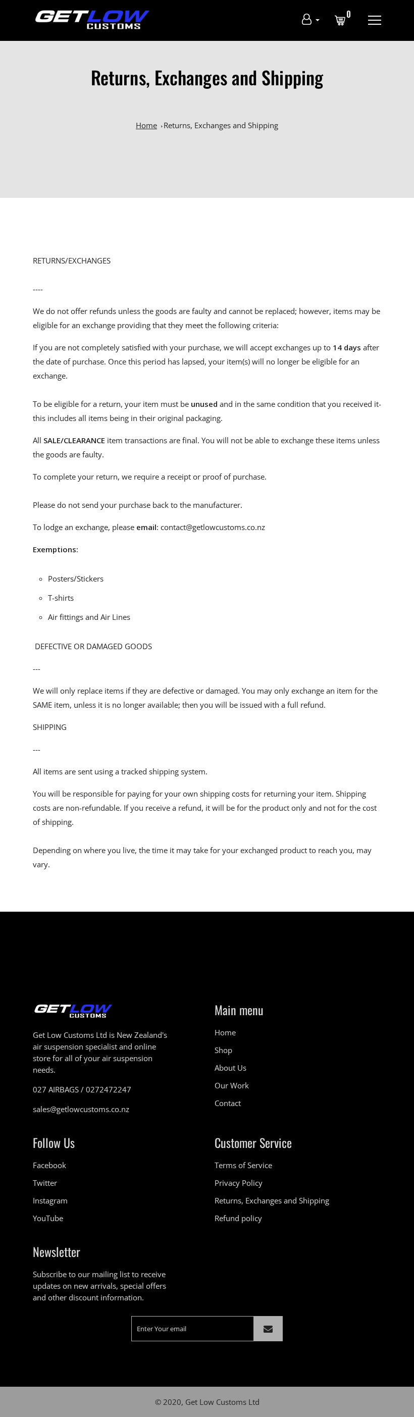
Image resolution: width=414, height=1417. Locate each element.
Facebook (49, 1165)
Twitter (45, 1183)
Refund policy (238, 1218)
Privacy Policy (239, 1183)
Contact (228, 1103)
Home (146, 125)
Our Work (232, 1085)
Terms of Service (243, 1165)
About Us (230, 1068)
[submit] (268, 1328)
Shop (223, 1050)
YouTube (48, 1218)
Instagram (50, 1200)
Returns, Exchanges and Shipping (221, 125)
